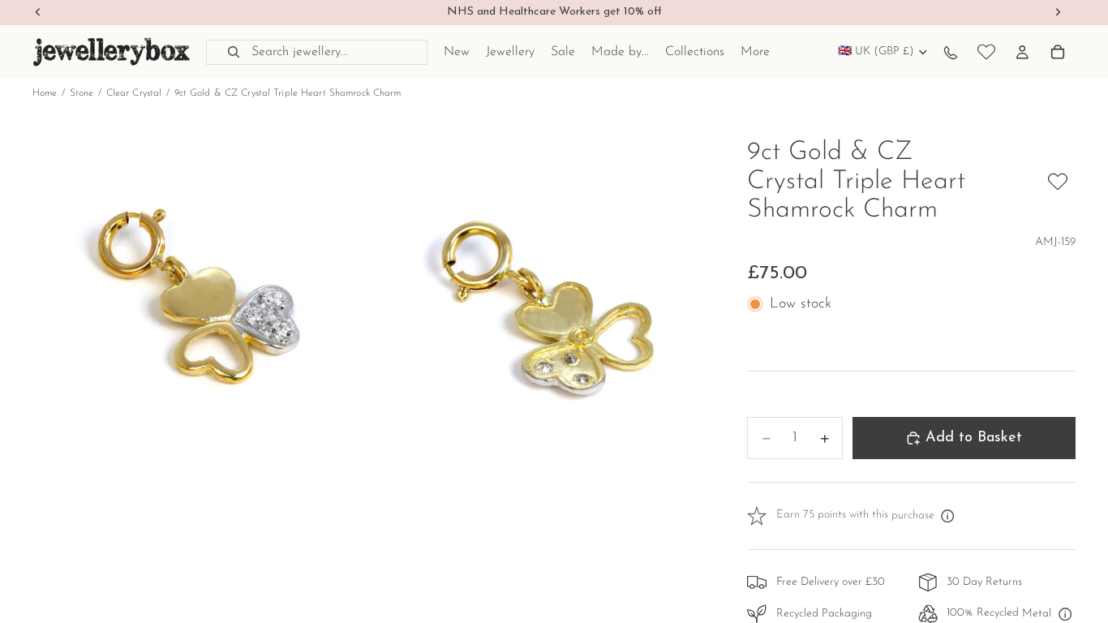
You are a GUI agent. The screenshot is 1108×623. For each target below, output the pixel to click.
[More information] (948, 515)
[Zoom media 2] (540, 307)
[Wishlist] (986, 52)
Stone (82, 93)
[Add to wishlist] (1058, 182)
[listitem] (755, 52)
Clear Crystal (134, 93)
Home (44, 93)
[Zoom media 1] (200, 307)
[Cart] (1058, 52)
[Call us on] (950, 52)
